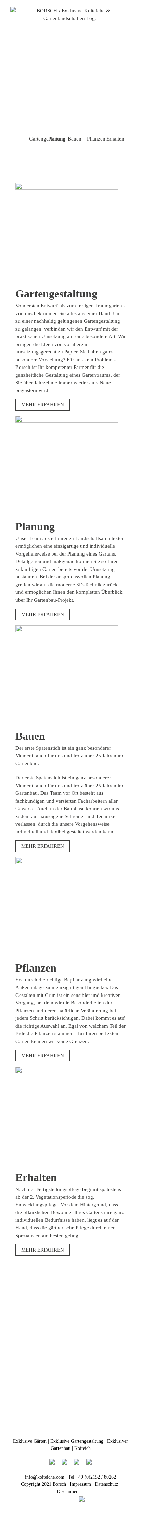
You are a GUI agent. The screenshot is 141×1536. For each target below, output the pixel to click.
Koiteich (82, 1448)
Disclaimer (67, 1491)
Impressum (80, 1484)
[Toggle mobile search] (115, 25)
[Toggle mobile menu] (128, 25)
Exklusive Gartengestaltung (76, 1441)
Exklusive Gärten (30, 1441)
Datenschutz (106, 1484)
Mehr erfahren (42, 405)
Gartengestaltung (47, 139)
